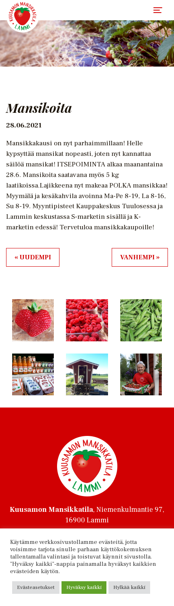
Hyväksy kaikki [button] (84, 587)
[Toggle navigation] (158, 10)
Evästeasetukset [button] (36, 587)
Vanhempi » (139, 257)
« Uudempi (33, 257)
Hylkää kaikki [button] (129, 587)
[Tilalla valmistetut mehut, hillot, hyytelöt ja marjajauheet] (22, 16)
